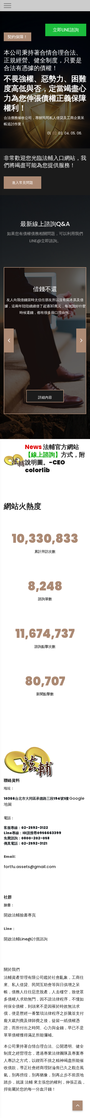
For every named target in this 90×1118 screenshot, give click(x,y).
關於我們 (12, 969)
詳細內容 (45, 397)
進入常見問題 (22, 182)
